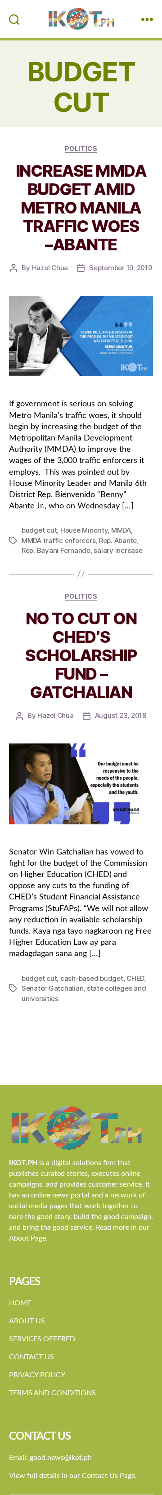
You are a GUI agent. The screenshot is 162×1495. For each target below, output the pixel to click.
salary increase (118, 550)
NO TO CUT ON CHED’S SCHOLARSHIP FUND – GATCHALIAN (81, 655)
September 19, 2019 (120, 267)
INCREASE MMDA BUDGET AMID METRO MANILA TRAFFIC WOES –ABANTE (81, 207)
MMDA (121, 530)
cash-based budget (91, 978)
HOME (20, 1303)
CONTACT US (31, 1357)
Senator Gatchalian (52, 988)
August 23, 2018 (120, 715)
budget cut (39, 530)
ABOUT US (27, 1321)
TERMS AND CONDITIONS (52, 1393)
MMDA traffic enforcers (58, 540)
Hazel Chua (50, 267)
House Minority (84, 530)
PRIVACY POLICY (37, 1375)
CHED (135, 978)
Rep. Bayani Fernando (56, 550)
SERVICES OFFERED (42, 1339)
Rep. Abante (118, 540)
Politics (81, 148)
